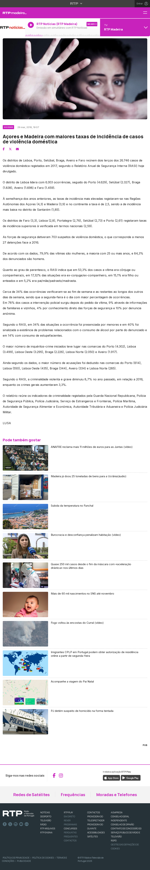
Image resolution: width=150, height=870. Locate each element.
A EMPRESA (116, 812)
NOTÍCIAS (45, 812)
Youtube (21, 824)
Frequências (73, 794)
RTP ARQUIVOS (47, 828)
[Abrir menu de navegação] (146, 13)
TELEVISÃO (45, 820)
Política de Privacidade (16, 857)
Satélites (92, 836)
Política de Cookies (43, 857)
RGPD (114, 840)
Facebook (5, 824)
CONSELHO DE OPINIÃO (122, 824)
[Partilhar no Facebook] (4, 149)
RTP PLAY (68, 812)
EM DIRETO (69, 816)
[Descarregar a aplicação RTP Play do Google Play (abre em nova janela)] (131, 778)
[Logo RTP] (18, 814)
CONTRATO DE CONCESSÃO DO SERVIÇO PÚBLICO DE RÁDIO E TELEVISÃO (126, 832)
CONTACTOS (93, 812)
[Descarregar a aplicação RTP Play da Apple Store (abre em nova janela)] (111, 778)
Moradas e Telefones (116, 794)
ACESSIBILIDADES (96, 832)
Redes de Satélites (31, 794)
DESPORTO (45, 816)
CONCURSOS (70, 828)
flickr (27, 824)
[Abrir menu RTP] (75, 3)
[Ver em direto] (12, 27)
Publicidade (24, 861)
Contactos (70, 840)
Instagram (16, 824)
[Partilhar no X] (10, 149)
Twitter (10, 824)
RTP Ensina (46, 832)
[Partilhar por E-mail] (17, 149)
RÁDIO (43, 824)
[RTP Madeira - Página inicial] (12, 12)
